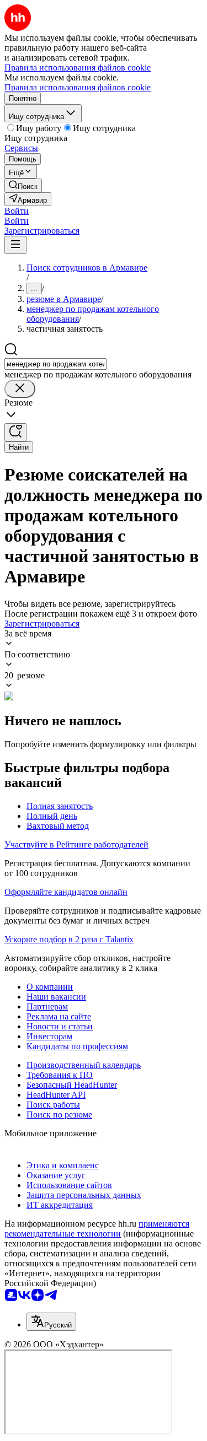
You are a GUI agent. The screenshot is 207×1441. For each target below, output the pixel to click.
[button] (16, 210)
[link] (23, 185)
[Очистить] (19, 389)
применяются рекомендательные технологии (96, 1228)
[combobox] (55, 364)
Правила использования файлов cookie (77, 87)
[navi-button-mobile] (15, 245)
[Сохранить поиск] (15, 432)
